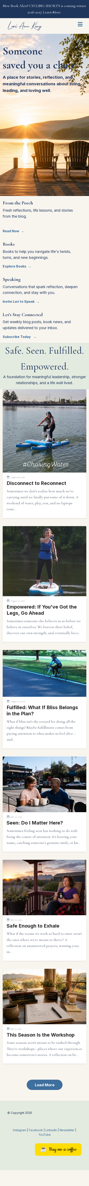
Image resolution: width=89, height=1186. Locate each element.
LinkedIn (52, 1130)
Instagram (19, 1130)
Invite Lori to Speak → (21, 301)
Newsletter (67, 1130)
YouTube (44, 1134)
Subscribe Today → (20, 337)
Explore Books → (17, 266)
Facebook (36, 1130)
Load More (44, 1085)
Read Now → (13, 231)
